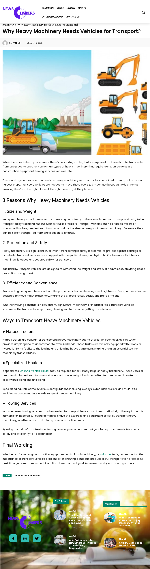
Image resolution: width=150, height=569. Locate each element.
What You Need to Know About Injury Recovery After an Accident (129, 521)
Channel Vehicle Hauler (27, 475)
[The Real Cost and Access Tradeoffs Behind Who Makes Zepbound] (60, 515)
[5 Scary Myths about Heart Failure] (110, 543)
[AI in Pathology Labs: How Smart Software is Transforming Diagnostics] (60, 540)
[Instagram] (25, 538)
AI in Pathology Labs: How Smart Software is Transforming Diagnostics (82, 544)
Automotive (9, 24)
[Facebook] (13, 538)
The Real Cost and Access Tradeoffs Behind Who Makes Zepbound (80, 519)
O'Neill (16, 43)
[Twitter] (37, 538)
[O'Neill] (5, 43)
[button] (143, 12)
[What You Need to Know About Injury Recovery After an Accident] (110, 517)
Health (72, 511)
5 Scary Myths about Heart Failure (131, 544)
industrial (105, 454)
